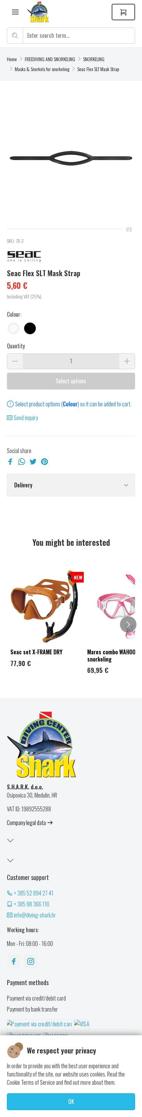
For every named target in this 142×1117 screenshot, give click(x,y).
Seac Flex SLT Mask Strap (98, 68)
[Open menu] (15, 12)
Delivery (23, 485)
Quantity (16, 346)
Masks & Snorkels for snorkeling (42, 68)
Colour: (14, 314)
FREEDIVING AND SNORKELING (50, 59)
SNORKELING (93, 59)
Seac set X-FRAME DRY (36, 652)
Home (12, 59)
